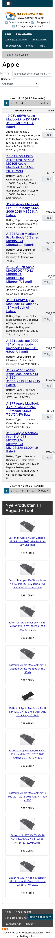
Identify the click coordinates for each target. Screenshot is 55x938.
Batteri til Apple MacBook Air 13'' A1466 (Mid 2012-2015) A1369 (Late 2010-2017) (27, 626)
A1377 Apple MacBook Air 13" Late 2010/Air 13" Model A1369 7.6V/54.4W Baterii (22, 409)
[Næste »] (43, 103)
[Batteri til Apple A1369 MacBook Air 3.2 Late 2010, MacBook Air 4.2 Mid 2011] (27, 526)
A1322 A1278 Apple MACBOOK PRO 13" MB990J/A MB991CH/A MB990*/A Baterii (20, 274)
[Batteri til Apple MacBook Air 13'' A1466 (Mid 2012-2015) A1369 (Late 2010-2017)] (27, 611)
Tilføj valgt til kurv (40, 916)
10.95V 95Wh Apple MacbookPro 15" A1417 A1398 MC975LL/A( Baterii (22, 121)
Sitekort (30, 45)
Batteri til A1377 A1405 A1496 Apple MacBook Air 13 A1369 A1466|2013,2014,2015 (28, 839)
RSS (42, 45)
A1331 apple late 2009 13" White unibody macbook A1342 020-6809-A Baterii (22, 346)
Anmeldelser (39, 39)
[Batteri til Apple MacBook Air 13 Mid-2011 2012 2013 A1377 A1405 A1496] (27, 781)
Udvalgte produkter (16, 39)
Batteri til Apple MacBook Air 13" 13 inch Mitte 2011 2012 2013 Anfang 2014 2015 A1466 (27, 754)
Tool (15, 54)
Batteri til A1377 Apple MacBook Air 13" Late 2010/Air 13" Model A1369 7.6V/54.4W (27, 881)
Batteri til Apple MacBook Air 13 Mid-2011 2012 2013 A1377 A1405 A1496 (27, 796)
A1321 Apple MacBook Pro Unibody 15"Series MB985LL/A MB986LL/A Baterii (22, 239)
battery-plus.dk (34, 932)
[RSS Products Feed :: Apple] (5, 928)
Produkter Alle (13, 45)
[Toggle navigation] (8, 3)
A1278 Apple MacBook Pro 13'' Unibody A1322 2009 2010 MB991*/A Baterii (23, 209)
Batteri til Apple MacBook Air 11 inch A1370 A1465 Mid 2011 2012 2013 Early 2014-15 (27, 712)
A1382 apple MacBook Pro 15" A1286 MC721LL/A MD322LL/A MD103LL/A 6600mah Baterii (22, 442)
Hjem (8, 33)
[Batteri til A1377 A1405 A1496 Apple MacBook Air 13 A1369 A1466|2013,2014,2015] (27, 824)
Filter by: (5, 73)
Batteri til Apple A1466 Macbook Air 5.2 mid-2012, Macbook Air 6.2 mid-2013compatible (27, 584)
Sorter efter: (8, 79)
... (33, 103)
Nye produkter (24, 33)
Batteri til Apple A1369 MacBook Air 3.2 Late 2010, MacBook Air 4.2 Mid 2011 (27, 541)
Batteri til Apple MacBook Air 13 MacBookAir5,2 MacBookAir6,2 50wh (27, 668)
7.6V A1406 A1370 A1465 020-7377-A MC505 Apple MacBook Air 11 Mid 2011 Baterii (20, 163)
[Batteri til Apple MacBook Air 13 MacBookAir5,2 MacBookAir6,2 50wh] (27, 653)
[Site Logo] (27, 16)
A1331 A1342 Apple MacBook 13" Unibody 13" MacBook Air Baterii (22, 305)
